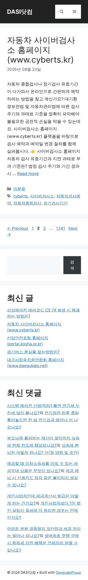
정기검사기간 (56, 203)
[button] (61, 12)
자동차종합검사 (27, 203)
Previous (17, 228)
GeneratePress (68, 572)
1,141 (60, 228)
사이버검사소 (42, 196)
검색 (72, 265)
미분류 (19, 189)
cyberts (20, 196)
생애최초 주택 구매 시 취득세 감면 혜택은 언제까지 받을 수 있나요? (43, 542)
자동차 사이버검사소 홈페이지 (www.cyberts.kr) (41, 49)
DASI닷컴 (20, 11)
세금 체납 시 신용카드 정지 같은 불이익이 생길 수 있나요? (43, 477)
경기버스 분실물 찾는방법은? (33, 352)
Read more (28, 173)
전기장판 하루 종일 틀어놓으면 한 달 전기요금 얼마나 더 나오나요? (43, 419)
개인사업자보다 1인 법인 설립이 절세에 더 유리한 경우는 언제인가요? (44, 510)
